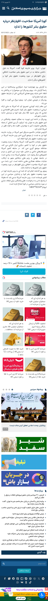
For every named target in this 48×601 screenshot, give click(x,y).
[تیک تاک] (30, 583)
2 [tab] (9, 389)
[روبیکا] (34, 579)
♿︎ (42, 594)
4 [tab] (3, 389)
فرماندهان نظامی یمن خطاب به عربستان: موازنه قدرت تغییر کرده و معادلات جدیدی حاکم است (23, 519)
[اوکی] (26, 583)
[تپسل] (3, 232)
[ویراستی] (9, 579)
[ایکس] (39, 579)
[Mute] (9, 256)
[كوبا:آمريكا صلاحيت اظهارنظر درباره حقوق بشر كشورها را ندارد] (24, 50)
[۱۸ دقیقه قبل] (24, 408)
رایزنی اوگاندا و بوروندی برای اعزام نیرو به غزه (28, 513)
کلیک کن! (24, 271)
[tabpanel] (24, 412)
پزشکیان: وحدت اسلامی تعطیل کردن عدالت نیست (27, 425)
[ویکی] (22, 583)
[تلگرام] (43, 579)
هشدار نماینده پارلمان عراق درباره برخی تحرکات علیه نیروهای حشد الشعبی (26, 535)
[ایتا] (17, 579)
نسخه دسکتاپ (24, 570)
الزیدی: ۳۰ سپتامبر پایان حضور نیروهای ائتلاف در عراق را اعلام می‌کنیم (24, 496)
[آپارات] (30, 579)
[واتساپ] (17, 583)
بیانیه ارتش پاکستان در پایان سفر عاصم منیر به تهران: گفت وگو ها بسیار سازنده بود (23, 502)
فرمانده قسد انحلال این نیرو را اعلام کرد (30, 530)
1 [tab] (12, 389)
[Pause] (5, 256)
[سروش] (13, 579)
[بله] (26, 579)
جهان (24, 190)
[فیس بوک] (5, 579)
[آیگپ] (22, 579)
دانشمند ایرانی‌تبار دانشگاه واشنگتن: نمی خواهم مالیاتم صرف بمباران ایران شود (24, 525)
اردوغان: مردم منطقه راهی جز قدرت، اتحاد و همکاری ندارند (23, 540)
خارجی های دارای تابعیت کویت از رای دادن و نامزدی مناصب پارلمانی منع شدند (22, 509)
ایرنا (26, 8)
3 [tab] (6, 389)
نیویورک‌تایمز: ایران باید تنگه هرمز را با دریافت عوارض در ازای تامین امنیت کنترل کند (22, 545)
